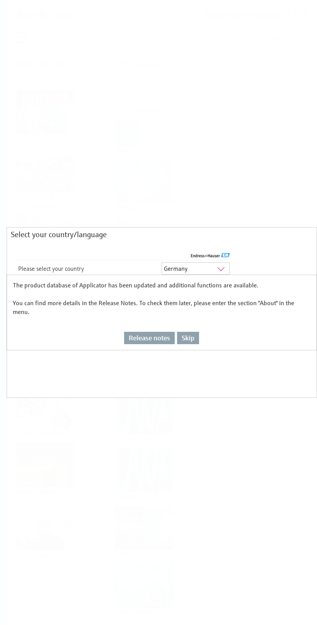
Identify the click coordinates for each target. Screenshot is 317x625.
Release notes (149, 337)
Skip (188, 337)
